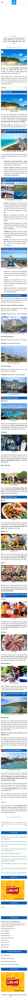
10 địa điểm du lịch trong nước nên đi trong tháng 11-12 (14, 869)
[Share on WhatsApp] (8, 817)
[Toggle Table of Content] (24, 88)
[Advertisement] (14, 19)
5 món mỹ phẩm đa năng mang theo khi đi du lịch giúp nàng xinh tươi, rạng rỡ (14, 860)
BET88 (16, 996)
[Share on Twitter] (13, 817)
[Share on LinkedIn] (20, 817)
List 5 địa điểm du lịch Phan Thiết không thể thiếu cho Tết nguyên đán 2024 (14, 850)
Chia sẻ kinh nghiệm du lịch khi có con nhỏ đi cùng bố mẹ (14, 864)
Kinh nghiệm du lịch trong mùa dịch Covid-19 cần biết (14, 856)
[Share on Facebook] (10, 817)
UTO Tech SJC (19, 47)
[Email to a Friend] (15, 817)
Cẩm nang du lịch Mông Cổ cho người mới (11, 853)
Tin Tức (14, 36)
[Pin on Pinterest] (17, 817)
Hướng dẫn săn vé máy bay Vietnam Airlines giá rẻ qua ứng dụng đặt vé (14, 838)
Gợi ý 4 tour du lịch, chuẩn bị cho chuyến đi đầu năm (13, 873)
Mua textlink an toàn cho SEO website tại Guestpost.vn (14, 841)
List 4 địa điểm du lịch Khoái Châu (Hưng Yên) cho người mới (21, 824)
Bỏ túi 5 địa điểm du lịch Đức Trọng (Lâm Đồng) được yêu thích (7, 824)
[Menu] (2, 2)
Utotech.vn (4, 71)
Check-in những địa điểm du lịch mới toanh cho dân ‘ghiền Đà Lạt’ (14, 845)
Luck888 (13, 996)
